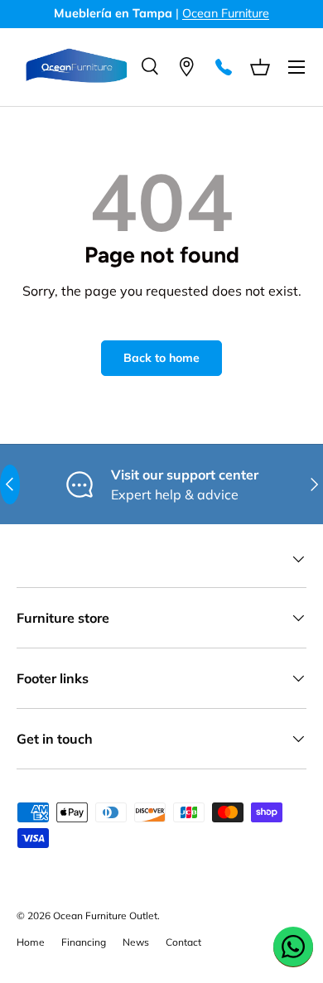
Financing (83, 942)
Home (31, 942)
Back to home (161, 357)
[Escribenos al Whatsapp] (293, 946)
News (136, 942)
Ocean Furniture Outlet (105, 915)
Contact (183, 942)
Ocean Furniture (225, 13)
